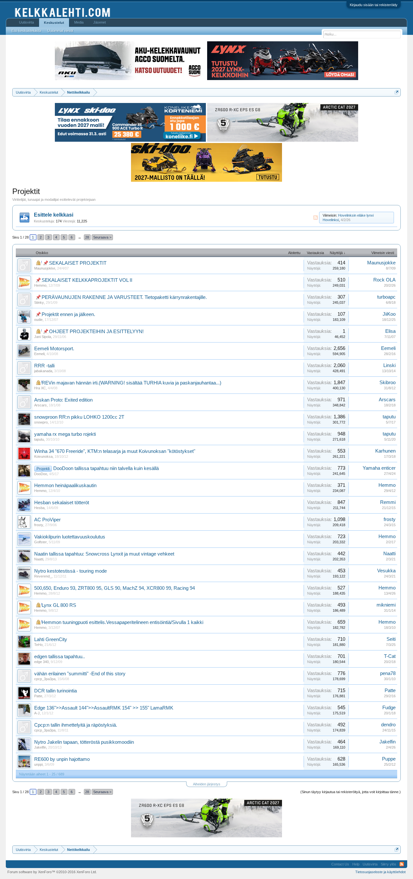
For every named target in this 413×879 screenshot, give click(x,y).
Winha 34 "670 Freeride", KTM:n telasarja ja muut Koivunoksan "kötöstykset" (114, 451)
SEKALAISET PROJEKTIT (77, 263)
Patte (38, 696)
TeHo (38, 645)
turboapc (386, 297)
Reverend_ (43, 576)
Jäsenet (99, 22)
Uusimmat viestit (60, 31)
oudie (38, 320)
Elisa (390, 331)
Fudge (389, 707)
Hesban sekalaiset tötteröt (61, 502)
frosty (38, 525)
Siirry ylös (388, 864)
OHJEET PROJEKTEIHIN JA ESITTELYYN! (96, 331)
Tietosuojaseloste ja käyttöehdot (380, 872)
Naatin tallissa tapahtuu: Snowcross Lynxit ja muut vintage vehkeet (104, 554)
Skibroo (387, 382)
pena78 (388, 673)
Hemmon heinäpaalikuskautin (65, 485)
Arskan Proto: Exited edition (63, 400)
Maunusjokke (44, 268)
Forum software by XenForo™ (52, 872)
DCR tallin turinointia (55, 690)
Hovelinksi (331, 220)
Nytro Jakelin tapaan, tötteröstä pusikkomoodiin (84, 742)
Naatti (38, 559)
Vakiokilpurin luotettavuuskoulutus (69, 536)
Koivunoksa (43, 456)
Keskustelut (54, 23)
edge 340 (41, 662)
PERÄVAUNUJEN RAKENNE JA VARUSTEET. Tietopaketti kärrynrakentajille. (124, 297)
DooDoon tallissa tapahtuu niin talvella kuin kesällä (106, 468)
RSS (315, 217)
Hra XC (40, 388)
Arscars (40, 405)
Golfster (40, 542)
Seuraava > (102, 237)
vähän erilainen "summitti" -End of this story (80, 673)
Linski (389, 365)
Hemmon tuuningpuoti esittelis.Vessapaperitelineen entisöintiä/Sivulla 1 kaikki (122, 622)
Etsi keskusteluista (26, 31)
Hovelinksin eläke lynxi (356, 215)
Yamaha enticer (379, 468)
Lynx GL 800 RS (59, 605)
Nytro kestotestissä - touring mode (70, 571)
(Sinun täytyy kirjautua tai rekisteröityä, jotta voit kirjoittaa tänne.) (350, 792)
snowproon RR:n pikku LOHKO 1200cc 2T (79, 417)
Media (79, 22)
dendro (388, 724)
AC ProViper (47, 519)
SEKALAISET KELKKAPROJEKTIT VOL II (87, 280)
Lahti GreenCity (50, 639)
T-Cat (390, 656)
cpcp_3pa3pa (44, 679)
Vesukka (386, 570)
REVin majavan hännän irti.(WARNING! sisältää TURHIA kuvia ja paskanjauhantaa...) (131, 382)
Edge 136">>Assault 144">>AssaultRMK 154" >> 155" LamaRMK (103, 707)
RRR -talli (44, 365)
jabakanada (43, 371)
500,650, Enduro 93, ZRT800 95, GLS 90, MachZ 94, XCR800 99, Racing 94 (114, 588)
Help (355, 864)
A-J (37, 713)
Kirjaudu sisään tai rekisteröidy (374, 5)
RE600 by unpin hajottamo (62, 759)
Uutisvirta (26, 22)
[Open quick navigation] (397, 92)
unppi (38, 764)
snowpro (41, 422)
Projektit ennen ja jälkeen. (68, 314)
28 (87, 237)
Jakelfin (40, 747)
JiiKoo (389, 314)
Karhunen (385, 451)
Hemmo (40, 285)
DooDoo (40, 474)
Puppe (389, 758)
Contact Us (340, 864)
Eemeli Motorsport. (54, 348)
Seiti (391, 639)
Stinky (39, 302)
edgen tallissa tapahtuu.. (59, 656)
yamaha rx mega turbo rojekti (65, 434)
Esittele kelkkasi (53, 215)
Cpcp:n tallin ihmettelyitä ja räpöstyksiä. (75, 725)
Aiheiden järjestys (206, 784)
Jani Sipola (42, 337)
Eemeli (39, 354)
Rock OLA (384, 279)
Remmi (388, 502)
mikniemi (386, 605)
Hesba (39, 508)
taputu (389, 416)
